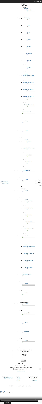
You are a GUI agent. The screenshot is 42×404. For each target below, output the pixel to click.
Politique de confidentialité (8, 378)
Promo (18, 379)
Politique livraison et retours (8, 377)
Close (23, 360)
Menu (23, 4)
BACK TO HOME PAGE (21, 371)
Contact (18, 381)
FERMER (2, 403)
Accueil (18, 377)
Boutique (18, 378)
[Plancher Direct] (4, 181)
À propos (18, 380)
